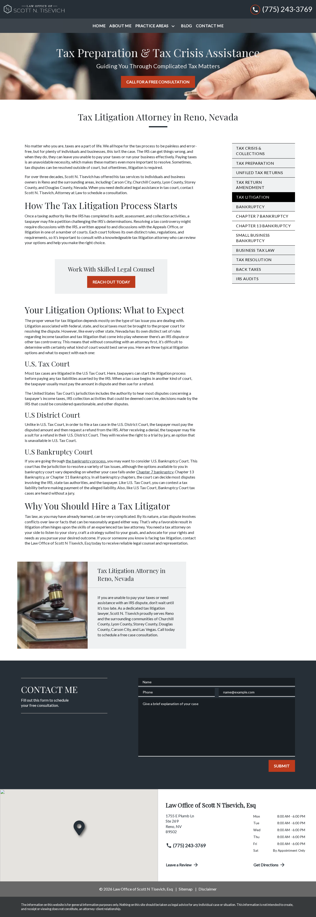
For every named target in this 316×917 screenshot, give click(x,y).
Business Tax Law (255, 250)
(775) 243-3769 (189, 845)
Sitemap (186, 889)
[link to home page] (34, 9)
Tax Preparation (255, 163)
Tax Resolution (254, 259)
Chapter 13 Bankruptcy (263, 225)
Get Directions (266, 864)
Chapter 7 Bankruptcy (262, 216)
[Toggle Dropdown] (174, 26)
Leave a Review (179, 864)
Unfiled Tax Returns (259, 172)
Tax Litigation (253, 197)
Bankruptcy (250, 206)
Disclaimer (207, 889)
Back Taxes (248, 269)
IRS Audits (247, 278)
